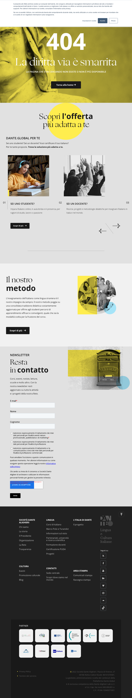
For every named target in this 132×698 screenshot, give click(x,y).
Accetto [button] (102, 21)
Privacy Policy (25, 671)
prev (102, 231)
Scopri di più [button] (18, 226)
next (116, 225)
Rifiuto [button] (113, 21)
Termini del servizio (27, 676)
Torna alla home (65, 85)
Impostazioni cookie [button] (89, 21)
